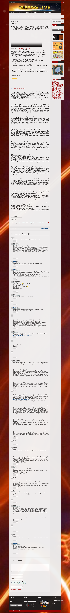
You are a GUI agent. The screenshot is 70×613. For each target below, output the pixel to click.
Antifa (59, 81)
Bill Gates (18, 223)
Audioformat (28, 48)
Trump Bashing (35, 223)
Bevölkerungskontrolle (38, 222)
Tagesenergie (59, 97)
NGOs (12, 223)
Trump (32, 223)
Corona (22, 223)
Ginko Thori (14, 261)
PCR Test (18, 223)
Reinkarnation (22, 223)
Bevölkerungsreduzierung (45, 222)
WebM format (23, 48)
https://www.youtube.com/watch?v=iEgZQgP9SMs (20, 393)
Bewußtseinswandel (13, 223)
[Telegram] (62, 2)
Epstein (53, 87)
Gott (61, 87)
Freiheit (57, 87)
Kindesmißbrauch (54, 91)
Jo (14, 21)
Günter (14, 269)
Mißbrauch (57, 95)
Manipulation (54, 92)
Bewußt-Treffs (44, 12)
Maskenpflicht (58, 92)
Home (12, 16)
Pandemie (16, 223)
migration (54, 95)
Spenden (11, 601)
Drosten (27, 223)
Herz (55, 88)
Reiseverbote (25, 223)
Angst (57, 81)
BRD (62, 84)
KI (60, 90)
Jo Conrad (55, 89)
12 (28, 604)
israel (57, 89)
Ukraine (58, 98)
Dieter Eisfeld (15, 543)
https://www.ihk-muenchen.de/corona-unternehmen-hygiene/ (22, 327)
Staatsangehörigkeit (54, 97)
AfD (55, 81)
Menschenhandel (60, 93)
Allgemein (15, 16)
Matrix (61, 92)
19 (28, 605)
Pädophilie (59, 96)
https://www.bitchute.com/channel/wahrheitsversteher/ (21, 290)
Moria (48, 223)
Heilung (53, 88)
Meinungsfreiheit (54, 93)
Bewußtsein (55, 83)
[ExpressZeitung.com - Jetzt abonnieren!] (18, 88)
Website (12, 578)
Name (12, 573)
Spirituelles (12, 12)
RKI (27, 223)
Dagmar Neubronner (57, 86)
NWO (13, 223)
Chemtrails (54, 85)
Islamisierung (33, 223)
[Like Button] (12, 219)
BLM (20, 223)
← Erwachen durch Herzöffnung (15, 228)
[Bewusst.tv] (34, 6)
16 (35, 604)
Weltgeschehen (18, 12)
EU (54, 87)
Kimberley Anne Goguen (39, 223)
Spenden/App (49, 12)
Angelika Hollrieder (15, 350)
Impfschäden (59, 88)
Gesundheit (22, 12)
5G (52, 81)
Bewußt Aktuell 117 (15, 23)
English (39, 12)
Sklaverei (30, 223)
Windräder (38, 223)
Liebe (58, 91)
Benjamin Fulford (32, 222)
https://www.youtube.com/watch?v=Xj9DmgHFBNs (21, 399)
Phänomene (35, 12)
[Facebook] (63, 2)
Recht (31, 12)
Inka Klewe (14, 301)
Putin (57, 96)
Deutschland (60, 86)
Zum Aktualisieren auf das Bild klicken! (17, 584)
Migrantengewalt (44, 223)
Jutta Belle (58, 90)
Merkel (53, 94)
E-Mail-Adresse (13, 575)
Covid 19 (25, 223)
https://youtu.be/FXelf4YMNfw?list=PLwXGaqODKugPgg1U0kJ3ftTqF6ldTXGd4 (25, 501)
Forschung (27, 12)
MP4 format (18, 48)
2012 (54, 81)
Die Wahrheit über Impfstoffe (45, 228)
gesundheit (59, 87)
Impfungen (30, 223)
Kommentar (13, 563)
